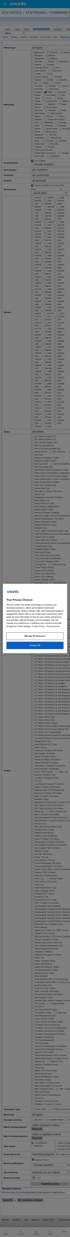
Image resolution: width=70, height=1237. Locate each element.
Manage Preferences (35, 636)
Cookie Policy (38, 626)
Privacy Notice (53, 626)
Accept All (35, 645)
